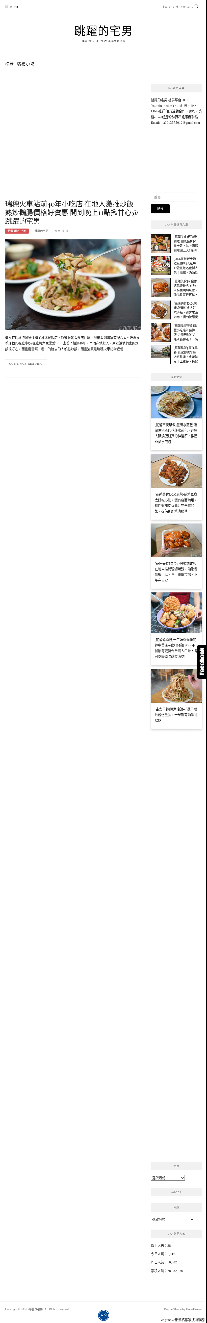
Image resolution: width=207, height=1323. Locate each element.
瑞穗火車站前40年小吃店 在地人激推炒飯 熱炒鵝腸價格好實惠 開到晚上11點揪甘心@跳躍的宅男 (71, 212)
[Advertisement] (73, 141)
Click (202, 662)
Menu (15, 7)
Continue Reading (26, 363)
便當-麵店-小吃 (17, 231)
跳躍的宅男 (103, 30)
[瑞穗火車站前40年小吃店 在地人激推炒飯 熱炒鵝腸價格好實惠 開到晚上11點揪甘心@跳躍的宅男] (73, 284)
